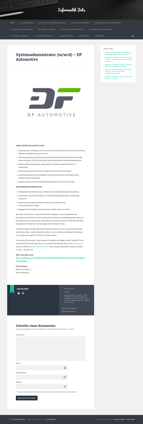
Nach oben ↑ (131, 419)
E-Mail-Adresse (21, 373)
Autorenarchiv (18, 293)
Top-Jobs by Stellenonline (21, 29)
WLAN (71, 302)
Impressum (99, 36)
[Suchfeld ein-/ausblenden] (132, 36)
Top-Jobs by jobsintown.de (72, 29)
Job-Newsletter (66, 36)
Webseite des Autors (23, 293)
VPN (82, 300)
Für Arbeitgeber (27, 23)
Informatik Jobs (71, 9)
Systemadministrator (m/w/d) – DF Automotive (49, 57)
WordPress (51, 419)
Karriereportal (77, 243)
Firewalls (78, 295)
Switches (80, 299)
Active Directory (69, 295)
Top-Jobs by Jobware (46, 29)
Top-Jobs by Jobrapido (19, 36)
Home (12, 23)
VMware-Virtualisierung (72, 300)
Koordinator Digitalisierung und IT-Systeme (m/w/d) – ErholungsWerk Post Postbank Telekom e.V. (118, 59)
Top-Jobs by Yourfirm (80, 23)
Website (18, 382)
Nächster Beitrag (69, 311)
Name (18, 363)
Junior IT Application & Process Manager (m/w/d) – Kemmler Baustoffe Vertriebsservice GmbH (118, 71)
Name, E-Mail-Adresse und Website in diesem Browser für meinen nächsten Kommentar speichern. (47, 392)
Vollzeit (66, 292)
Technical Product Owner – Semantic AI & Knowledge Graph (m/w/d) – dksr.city (118, 53)
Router (74, 299)
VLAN (86, 299)
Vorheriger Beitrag (70, 308)
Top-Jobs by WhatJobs (43, 36)
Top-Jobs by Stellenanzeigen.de (52, 23)
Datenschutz (84, 36)
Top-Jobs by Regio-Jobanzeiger (108, 23)
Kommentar (20, 335)
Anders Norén (119, 419)
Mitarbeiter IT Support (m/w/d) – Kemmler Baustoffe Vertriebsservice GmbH (118, 65)
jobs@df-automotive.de (39, 247)
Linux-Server (76, 297)
